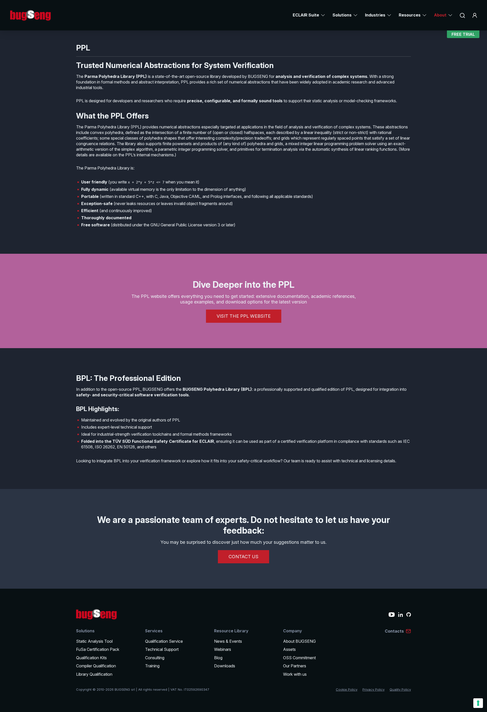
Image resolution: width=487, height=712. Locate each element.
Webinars (222, 649)
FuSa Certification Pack (97, 649)
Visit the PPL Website (244, 316)
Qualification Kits (91, 657)
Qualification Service (164, 641)
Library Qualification (94, 674)
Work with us (295, 674)
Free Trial (463, 34)
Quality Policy (400, 689)
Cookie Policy (346, 689)
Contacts (394, 631)
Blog (218, 657)
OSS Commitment (299, 657)
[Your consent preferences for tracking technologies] (478, 703)
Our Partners (294, 665)
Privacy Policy (373, 689)
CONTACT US (243, 556)
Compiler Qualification (96, 665)
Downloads (224, 665)
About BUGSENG (299, 641)
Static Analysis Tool (94, 641)
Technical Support (162, 649)
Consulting (154, 657)
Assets (289, 649)
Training (152, 665)
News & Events (228, 641)
